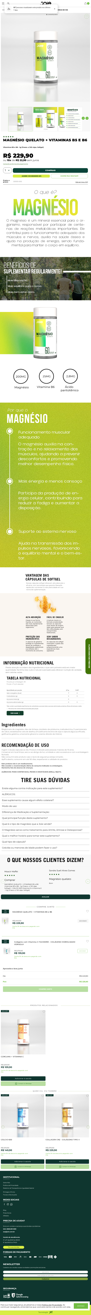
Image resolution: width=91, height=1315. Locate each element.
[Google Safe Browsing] (20, 1296)
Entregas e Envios (9, 1192)
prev (83, 118)
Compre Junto (45, 989)
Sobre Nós (6, 1182)
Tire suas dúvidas (13, 1247)
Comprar (50, 170)
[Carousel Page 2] (47, 117)
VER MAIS (15, 713)
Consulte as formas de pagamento (15, 164)
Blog (4, 1210)
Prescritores (7, 1213)
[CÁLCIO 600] (22, 1115)
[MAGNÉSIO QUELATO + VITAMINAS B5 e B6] (5, 921)
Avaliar (45, 897)
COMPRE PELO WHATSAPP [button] (69, 176)
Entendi (80, 1306)
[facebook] (4, 1204)
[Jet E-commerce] (45, 1313)
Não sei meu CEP (81, 182)
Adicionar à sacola (23, 1078)
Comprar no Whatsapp (24, 1083)
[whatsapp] (11, 1204)
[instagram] (8, 1204)
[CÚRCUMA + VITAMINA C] (23, 1032)
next (87, 118)
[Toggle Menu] (3, 3)
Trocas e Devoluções (10, 1195)
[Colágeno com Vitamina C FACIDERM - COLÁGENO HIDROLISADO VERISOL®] (7, 951)
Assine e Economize (31, 176)
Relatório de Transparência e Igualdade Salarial (18, 1188)
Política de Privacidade (10, 1185)
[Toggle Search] (8, 3)
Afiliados (6, 1216)
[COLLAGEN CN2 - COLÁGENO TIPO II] (67, 1115)
